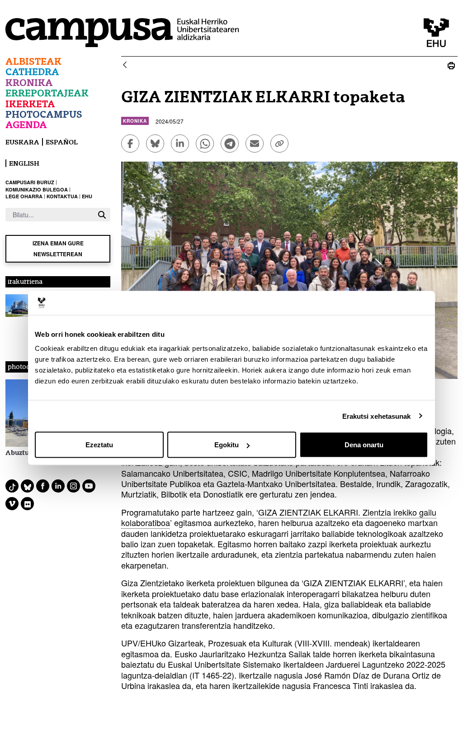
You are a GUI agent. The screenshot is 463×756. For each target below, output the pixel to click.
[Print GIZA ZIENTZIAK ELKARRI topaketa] (451, 65)
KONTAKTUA (62, 196)
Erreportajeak (47, 93)
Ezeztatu (99, 445)
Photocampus (43, 114)
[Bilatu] (102, 215)
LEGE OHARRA (24, 196)
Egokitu (226, 445)
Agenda (26, 124)
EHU (87, 196)
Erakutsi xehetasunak (376, 416)
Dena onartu (364, 445)
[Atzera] (124, 65)
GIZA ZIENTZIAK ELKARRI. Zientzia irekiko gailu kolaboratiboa (278, 517)
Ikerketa (30, 104)
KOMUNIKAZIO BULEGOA (36, 189)
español (62, 142)
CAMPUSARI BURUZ (29, 182)
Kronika (29, 82)
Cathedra (32, 71)
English (24, 163)
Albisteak (33, 61)
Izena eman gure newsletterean (58, 248)
